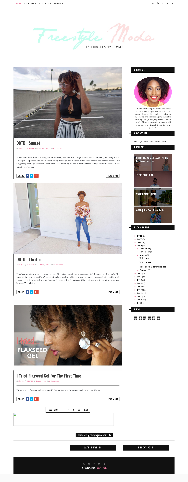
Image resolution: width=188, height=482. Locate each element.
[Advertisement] (142, 367)
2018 (139, 273)
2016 (139, 280)
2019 (139, 245)
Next (86, 409)
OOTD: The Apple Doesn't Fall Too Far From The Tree (152, 159)
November (145, 252)
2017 (139, 277)
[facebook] (163, 3)
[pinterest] (172, 3)
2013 (139, 290)
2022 (139, 239)
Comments (58, 148)
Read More (112, 175)
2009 (140, 303)
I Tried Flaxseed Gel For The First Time (49, 376)
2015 (139, 283)
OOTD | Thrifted (30, 259)
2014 (139, 286)
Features (44, 3)
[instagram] (153, 3)
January (144, 270)
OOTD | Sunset (28, 143)
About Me (29, 3)
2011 (139, 296)
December (145, 248)
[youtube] (158, 3)
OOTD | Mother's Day (146, 193)
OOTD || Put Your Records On (150, 210)
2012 (139, 293)
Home (18, 3)
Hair (44, 381)
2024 (140, 236)
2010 (139, 299)
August (143, 255)
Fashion (40, 148)
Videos (57, 3)
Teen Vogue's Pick (144, 174)
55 (79, 409)
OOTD (47, 148)
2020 (140, 242)
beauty (39, 381)
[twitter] (168, 3)
